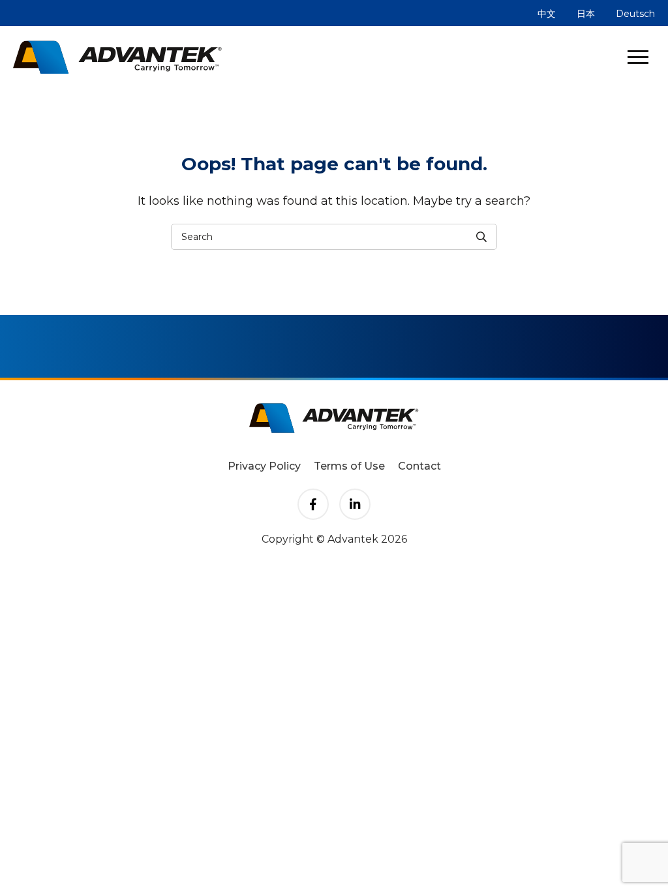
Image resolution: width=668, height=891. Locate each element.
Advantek (117, 57)
